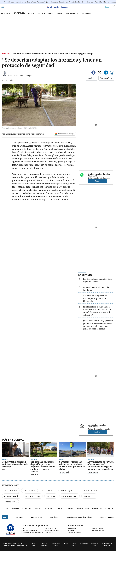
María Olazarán (92, 472)
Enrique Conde (64, 472)
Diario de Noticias (50, 528)
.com (5, 517)
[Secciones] (2, 7)
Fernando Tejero (65, 491)
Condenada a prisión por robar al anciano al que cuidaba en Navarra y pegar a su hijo (52, 54)
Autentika (50, 496)
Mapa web (71, 530)
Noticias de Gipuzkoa (52, 530)
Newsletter (54, 517)
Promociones (36, 517)
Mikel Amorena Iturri (15, 76)
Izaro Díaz (34, 475)
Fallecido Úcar (10, 491)
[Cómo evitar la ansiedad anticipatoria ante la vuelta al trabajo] (15, 449)
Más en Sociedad (13, 439)
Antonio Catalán (11, 496)
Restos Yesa (47, 491)
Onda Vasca (49, 532)
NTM (4, 470)
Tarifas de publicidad (75, 532)
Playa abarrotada (69, 496)
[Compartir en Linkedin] (106, 72)
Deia (23, 528)
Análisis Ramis (29, 491)
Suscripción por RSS (98, 530)
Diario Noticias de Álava (29, 530)
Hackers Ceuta (10, 502)
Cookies (66, 543)
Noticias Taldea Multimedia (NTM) (32, 532)
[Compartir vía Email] (112, 72)
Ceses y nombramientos (89, 491)
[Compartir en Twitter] (100, 72)
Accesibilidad (84, 543)
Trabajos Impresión (98, 528)
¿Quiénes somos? (107, 517)
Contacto (19, 517)
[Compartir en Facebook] (93, 72)
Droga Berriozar (32, 496)
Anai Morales (89, 496)
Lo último (85, 275)
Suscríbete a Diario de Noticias (79, 517)
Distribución (72, 528)
